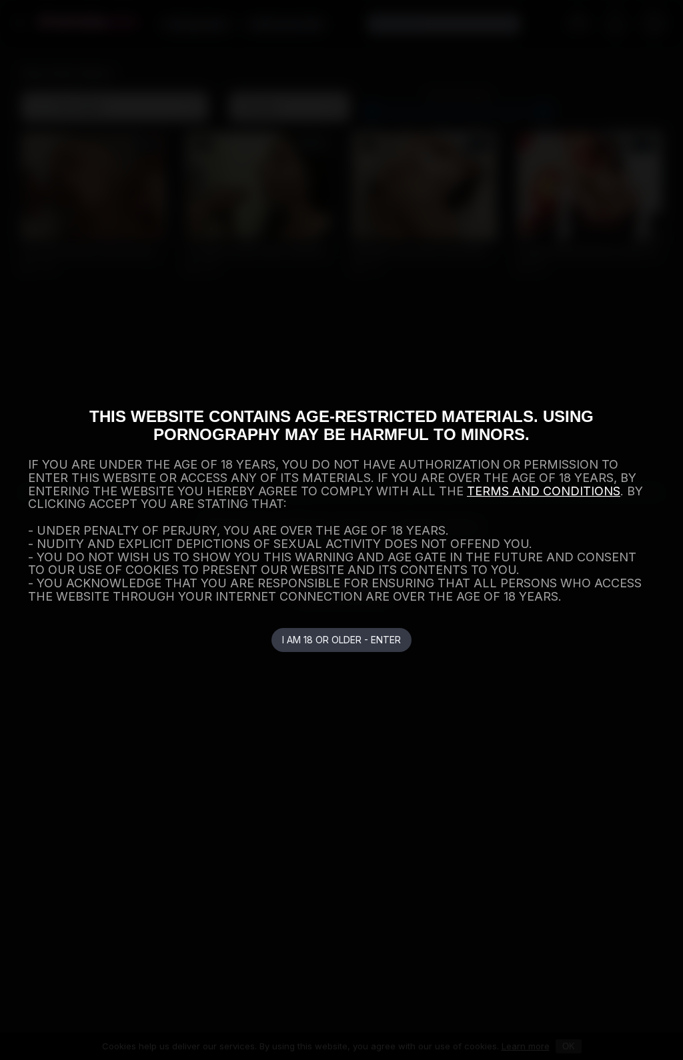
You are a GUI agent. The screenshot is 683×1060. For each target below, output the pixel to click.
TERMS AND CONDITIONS (543, 491)
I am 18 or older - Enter (341, 639)
